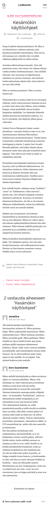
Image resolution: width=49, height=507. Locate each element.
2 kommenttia (26, 38)
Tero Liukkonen (24, 34)
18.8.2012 (41, 34)
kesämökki (32, 264)
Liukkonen (24, 5)
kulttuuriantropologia (28, 16)
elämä (10, 16)
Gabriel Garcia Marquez (16, 264)
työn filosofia (18, 267)
